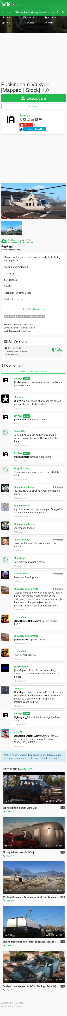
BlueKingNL (20, 558)
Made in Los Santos (11, 1006)
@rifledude (20, 382)
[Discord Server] (40, 119)
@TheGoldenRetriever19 (27, 620)
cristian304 (20, 617)
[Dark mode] (58, 12)
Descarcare (35, 98)
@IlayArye (19, 400)
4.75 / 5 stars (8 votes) (10, 249)
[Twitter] (24, 119)
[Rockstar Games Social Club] (36, 119)
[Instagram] (28, 119)
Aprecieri (29, 243)
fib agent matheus (24, 487)
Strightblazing (21, 468)
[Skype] (21, 119)
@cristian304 (21, 639)
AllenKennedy (21, 539)
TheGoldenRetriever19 (26, 588)
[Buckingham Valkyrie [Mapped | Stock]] (33, 201)
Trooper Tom (21, 573)
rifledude (19, 397)
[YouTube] (32, 119)
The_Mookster (22, 505)
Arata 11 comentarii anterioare (33, 371)
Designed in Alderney (12, 1002)
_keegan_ (19, 688)
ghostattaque (21, 666)
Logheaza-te (35, 754)
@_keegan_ (20, 717)
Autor (26, 379)
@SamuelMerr (21, 456)
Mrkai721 (19, 732)
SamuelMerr (20, 431)
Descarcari (12, 243)
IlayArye (24, 115)
